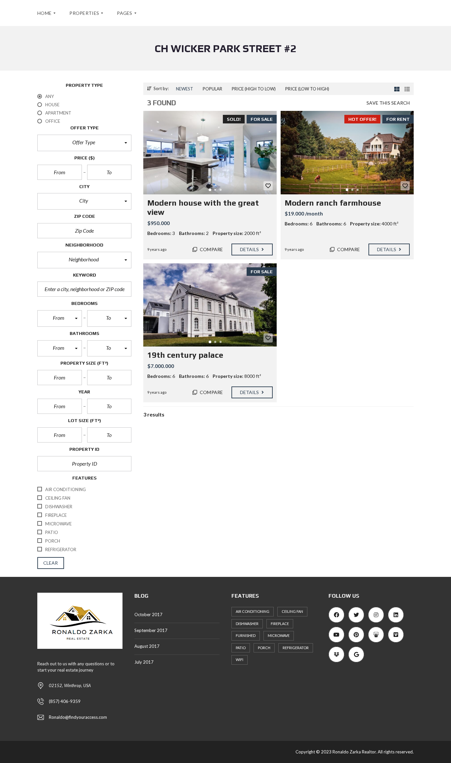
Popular (212, 88)
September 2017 (150, 630)
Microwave (279, 635)
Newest (184, 88)
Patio (241, 648)
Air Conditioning (252, 611)
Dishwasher (247, 623)
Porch (264, 648)
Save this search (388, 103)
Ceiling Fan (292, 611)
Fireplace (280, 623)
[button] (84, 143)
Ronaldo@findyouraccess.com (78, 717)
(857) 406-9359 (65, 701)
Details (250, 249)
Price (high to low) (254, 88)
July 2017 (144, 662)
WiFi (239, 659)
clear (50, 563)
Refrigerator (296, 648)
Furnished (246, 635)
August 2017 (146, 646)
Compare (211, 249)
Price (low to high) (307, 88)
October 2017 (148, 614)
